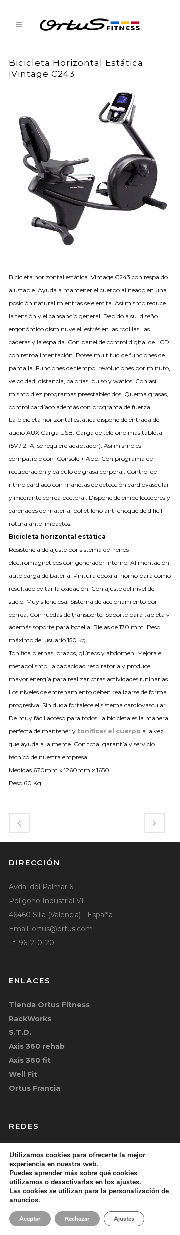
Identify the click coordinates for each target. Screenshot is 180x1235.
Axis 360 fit (30, 1060)
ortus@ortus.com (62, 928)
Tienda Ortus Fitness (49, 1004)
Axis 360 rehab (37, 1046)
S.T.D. (20, 1032)
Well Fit (23, 1074)
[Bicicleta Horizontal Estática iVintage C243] (90, 255)
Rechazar (77, 1219)
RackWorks (30, 1018)
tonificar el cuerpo (109, 731)
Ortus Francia (34, 1088)
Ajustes (124, 1219)
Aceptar (30, 1219)
